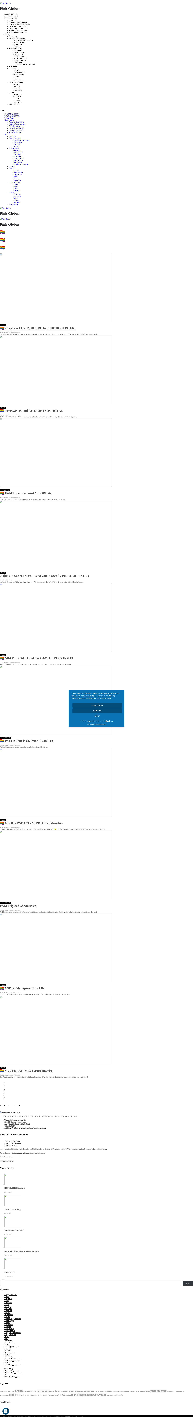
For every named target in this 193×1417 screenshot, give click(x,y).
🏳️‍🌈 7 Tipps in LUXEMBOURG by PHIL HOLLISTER (37, 328)
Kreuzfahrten (19, 60)
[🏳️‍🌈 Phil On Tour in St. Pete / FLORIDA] (56, 734)
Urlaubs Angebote (11, 1371)
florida (57, 1391)
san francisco (20, 1395)
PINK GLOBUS (171, 1391)
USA (96, 1394)
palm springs (140, 1391)
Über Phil (13, 36)
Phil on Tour (18, 42)
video (103, 1394)
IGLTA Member (9, 1272)
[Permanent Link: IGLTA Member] (12, 1268)
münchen (132, 1391)
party (147, 1391)
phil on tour (158, 1391)
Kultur (16, 88)
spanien (41, 1395)
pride (12, 1394)
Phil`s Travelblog (17, 38)
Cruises (7, 1313)
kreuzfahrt (104, 1391)
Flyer (62, 1391)
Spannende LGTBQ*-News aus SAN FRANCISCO (21, 1251)
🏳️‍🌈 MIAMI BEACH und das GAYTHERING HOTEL (37, 658)
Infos (6, 1339)
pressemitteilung (4, 1395)
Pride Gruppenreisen (18, 26)
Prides (16, 84)
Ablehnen (97, 710)
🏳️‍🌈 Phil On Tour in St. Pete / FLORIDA (26, 741)
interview (73, 1391)
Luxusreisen (18, 56)
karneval (98, 1391)
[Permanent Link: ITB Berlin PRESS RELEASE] (12, 1184)
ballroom (11, 1391)
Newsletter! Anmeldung (12, 1209)
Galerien (17, 46)
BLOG (6, 34)
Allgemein (8, 1299)
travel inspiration (82, 1394)
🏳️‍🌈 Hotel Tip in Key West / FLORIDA (25, 493)
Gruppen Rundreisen (18, 22)
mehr (97, 716)
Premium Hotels (20, 58)
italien (80, 1391)
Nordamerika (19, 72)
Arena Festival (4, 1391)
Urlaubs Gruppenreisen (19, 24)
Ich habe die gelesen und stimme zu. (24, 1153)
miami (127, 1391)
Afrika (16, 76)
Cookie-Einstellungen (35, 1416)
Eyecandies (8, 1325)
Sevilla (27, 1395)
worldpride (113, 1395)
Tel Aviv (62, 1395)
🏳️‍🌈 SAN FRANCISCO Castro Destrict (26, 1071)
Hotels (12, 92)
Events (7, 1323)
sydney (52, 1395)
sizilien (31, 1395)
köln (109, 1391)
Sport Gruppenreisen (18, 30)
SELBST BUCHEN (10, 14)
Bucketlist (8, 1309)
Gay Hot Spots (9, 1331)
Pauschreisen (19, 52)
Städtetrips (18, 54)
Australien (18, 80)
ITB (83, 1391)
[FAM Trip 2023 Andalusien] (56, 899)
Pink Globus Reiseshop (23, 40)
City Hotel (18, 96)
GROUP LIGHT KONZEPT (14, 1230)
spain (35, 1395)
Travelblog (5, 490)
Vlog (108, 1395)
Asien (15, 78)
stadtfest (47, 1395)
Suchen (2, 1280)
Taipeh (56, 1395)
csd (35, 1391)
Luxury (16, 100)
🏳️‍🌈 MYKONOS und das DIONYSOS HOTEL (31, 410)
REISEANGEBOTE (11, 16)
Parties (16, 86)
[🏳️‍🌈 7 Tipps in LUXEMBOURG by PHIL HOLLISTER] (56, 321)
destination (43, 1391)
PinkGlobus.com (180, 1391)
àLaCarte (17, 50)
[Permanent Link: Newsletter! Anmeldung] (12, 1205)
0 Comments (16, 332)
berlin (19, 1391)
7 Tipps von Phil (10, 1295)
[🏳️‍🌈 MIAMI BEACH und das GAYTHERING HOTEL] (56, 651)
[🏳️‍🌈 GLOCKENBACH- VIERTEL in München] (56, 816)
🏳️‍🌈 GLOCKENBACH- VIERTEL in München (31, 823)
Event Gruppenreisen (18, 28)
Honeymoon (18, 62)
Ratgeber (13, 66)
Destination (8, 1315)
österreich (119, 1395)
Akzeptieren (97, 705)
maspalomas (121, 1391)
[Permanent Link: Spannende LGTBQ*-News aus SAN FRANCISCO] (12, 1247)
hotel (66, 1391)
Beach (16, 98)
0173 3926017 (9, 1126)
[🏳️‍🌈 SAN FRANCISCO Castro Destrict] (56, 1064)
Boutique (17, 102)
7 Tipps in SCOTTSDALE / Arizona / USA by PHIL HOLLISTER (44, 575)
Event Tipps (9, 1321)
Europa (16, 70)
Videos (3, 325)
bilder (30, 1391)
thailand (68, 1395)
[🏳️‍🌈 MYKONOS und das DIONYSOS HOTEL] (56, 404)
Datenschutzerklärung (20, 1153)
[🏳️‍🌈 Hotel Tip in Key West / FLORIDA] (56, 486)
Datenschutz (6, 1416)
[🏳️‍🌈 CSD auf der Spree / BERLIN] (56, 981)
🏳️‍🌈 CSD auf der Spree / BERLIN (22, 988)
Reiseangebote (15, 48)
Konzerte (17, 90)
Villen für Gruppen (17, 32)
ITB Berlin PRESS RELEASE (14, 1188)
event (52, 1391)
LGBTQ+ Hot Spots (12, 1347)
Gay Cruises (14, 104)
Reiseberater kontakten (24, 64)
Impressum (18, 1416)
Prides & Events (16, 82)
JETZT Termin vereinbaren (15, 1122)
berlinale (25, 1391)
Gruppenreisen (11, 20)
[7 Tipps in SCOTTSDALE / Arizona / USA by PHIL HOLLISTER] (56, 569)
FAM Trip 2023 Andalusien (18, 906)
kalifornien (89, 1391)
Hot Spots (13, 68)
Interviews (18, 44)
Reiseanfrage (10, 18)
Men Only (17, 94)
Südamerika (18, 74)
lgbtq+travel (114, 1391)
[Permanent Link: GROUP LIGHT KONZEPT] (12, 1226)
